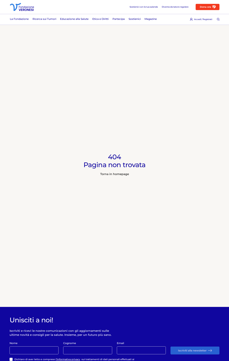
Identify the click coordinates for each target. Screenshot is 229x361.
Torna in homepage (114, 174)
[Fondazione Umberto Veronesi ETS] (22, 7)
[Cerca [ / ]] (218, 19)
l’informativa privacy (68, 359)
